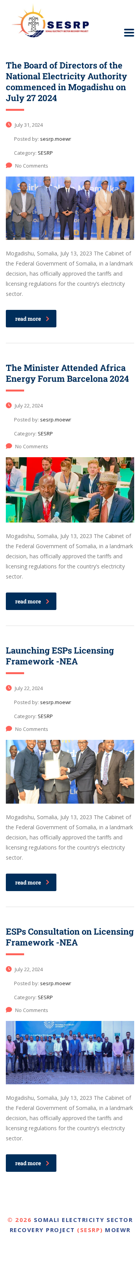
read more (28, 318)
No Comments (31, 165)
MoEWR (118, 1230)
